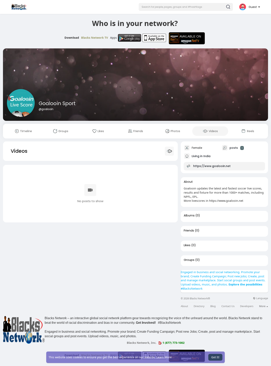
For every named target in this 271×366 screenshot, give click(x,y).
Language (262, 298)
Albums (189, 215)
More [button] (262, 306)
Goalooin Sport (57, 103)
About (184, 306)
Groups (189, 259)
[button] (186, 7)
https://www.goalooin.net (212, 166)
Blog (213, 306)
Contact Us (227, 306)
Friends (189, 230)
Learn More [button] (164, 357)
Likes (187, 245)
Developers (246, 306)
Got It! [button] (215, 357)
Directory (199, 306)
